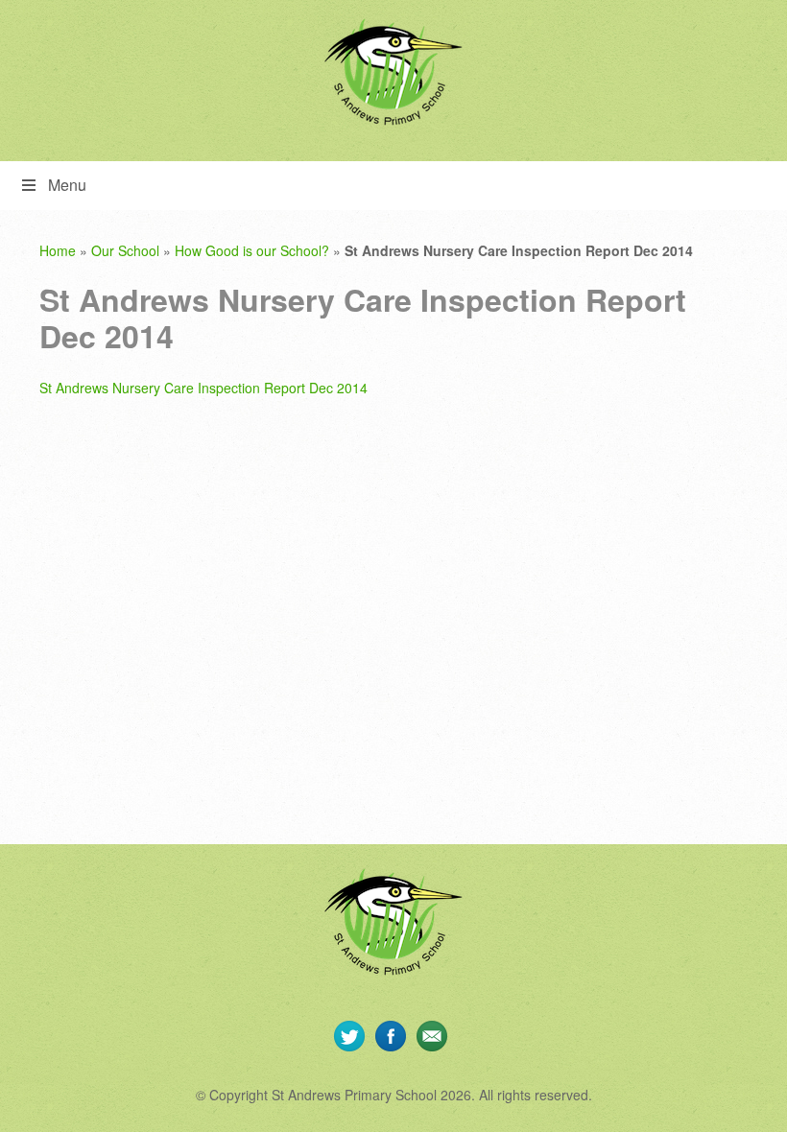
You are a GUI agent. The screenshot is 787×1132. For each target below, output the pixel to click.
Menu (67, 185)
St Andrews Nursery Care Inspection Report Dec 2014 (203, 387)
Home (57, 250)
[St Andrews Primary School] (393, 72)
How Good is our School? (252, 250)
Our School (125, 250)
